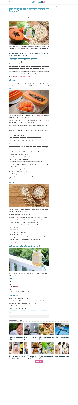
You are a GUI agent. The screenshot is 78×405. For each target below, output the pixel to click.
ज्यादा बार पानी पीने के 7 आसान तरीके (46, 357)
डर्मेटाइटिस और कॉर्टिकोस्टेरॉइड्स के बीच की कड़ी (16, 338)
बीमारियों (25, 336)
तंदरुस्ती (56, 336)
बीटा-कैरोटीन (41, 115)
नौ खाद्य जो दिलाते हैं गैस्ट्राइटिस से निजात (22, 76)
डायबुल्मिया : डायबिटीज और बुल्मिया (30, 338)
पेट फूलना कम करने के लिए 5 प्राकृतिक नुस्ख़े (22, 242)
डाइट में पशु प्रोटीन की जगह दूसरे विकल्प (46, 338)
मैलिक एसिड (12, 164)
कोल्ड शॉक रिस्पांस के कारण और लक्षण (62, 338)
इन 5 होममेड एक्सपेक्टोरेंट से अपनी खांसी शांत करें (30, 357)
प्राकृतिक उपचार (26, 355)
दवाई (9, 336)
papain (37, 120)
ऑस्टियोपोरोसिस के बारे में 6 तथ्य (62, 356)
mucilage (17, 217)
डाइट (40, 336)
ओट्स (16, 286)
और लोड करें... (39, 361)
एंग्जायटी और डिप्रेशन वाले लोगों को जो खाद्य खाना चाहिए (16, 357)
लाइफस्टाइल (41, 355)
